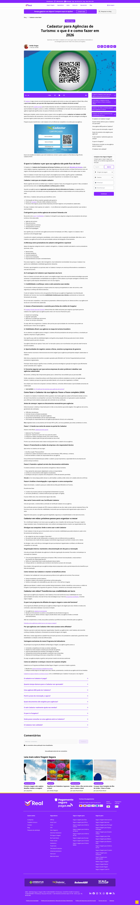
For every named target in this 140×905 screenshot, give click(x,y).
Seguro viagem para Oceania (81, 840)
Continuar (104, 194)
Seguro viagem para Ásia (80, 820)
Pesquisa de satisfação (33, 830)
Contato (29, 825)
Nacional (50, 783)
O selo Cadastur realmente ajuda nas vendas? (40, 707)
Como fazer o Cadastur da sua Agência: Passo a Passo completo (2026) (101, 102)
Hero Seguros (54, 830)
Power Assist (53, 840)
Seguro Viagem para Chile (103, 836)
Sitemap (112, 900)
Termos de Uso (103, 900)
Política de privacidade (32, 900)
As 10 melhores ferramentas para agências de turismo (49, 389)
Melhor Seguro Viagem (102, 861)
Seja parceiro (83, 5)
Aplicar (109, 167)
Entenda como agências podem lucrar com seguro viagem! (40, 623)
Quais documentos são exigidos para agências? (41, 702)
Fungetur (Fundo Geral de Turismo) (35, 309)
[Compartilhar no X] (101, 46)
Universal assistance (55, 851)
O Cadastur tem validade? (33, 725)
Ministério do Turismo (76, 167)
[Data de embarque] (104, 183)
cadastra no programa (40, 611)
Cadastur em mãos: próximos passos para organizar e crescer (102, 108)
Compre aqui (81, 11)
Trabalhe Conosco (32, 822)
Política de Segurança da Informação (86, 900)
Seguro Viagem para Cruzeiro (104, 850)
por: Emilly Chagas (52, 790)
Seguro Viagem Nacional (102, 822)
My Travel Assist (54, 838)
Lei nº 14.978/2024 (39, 216)
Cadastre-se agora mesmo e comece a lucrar (36, 674)
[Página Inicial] (28, 5)
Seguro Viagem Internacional (104, 820)
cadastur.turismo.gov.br (41, 429)
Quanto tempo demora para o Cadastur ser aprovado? (43, 684)
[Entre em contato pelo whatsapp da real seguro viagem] (104, 893)
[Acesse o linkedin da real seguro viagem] (90, 893)
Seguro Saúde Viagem (102, 867)
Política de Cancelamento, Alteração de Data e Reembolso (57, 900)
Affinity (52, 820)
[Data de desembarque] (104, 188)
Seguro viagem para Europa (80, 838)
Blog (91, 5)
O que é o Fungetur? (31, 713)
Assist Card (53, 822)
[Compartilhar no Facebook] (98, 46)
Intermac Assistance (55, 833)
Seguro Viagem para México (103, 839)
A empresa (30, 820)
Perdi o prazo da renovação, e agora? (37, 696)
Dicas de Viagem (29, 783)
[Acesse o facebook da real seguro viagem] (94, 893)
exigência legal (38, 107)
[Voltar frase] (54, 95)
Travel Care (53, 846)
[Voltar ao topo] (137, 902)
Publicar (83, 741)
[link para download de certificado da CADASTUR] (59, 882)
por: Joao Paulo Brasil (76, 790)
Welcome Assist (54, 856)
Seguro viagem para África (80, 822)
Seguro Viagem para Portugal (104, 825)
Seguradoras (60, 5)
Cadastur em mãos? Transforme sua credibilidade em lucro (102, 114)
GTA (51, 827)
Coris (51, 825)
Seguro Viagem (50, 5)
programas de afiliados (72, 597)
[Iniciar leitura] (59, 95)
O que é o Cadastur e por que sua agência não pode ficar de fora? (101, 95)
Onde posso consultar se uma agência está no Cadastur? (44, 719)
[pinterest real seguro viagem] (107, 893)
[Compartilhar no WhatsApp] (108, 46)
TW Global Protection (56, 848)
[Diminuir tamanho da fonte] (26, 95)
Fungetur (34, 202)
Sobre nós (74, 5)
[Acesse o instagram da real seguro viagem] (97, 893)
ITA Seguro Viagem (55, 835)
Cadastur (27, 101)
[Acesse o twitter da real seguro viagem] (100, 893)
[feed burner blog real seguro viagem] (114, 893)
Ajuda (68, 5)
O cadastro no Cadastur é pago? (35, 678)
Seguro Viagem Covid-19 (102, 869)
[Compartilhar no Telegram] (105, 46)
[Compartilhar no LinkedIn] (111, 46)
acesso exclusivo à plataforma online (42, 668)
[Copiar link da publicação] (114, 46)
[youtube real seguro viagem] (110, 893)
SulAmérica (53, 843)
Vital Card (52, 854)
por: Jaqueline (28, 790)
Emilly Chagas (33, 45)
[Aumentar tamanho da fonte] (28, 95)
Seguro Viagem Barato (102, 864)
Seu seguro (111, 5)
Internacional (75, 783)
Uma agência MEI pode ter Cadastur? (37, 690)
